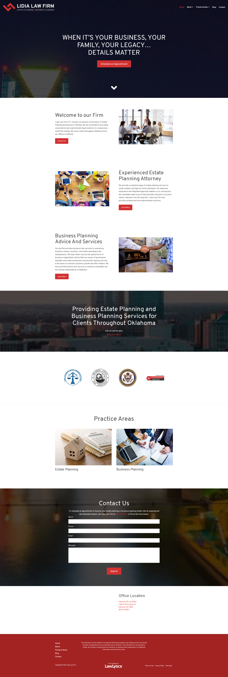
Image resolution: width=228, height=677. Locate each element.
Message (72, 545)
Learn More (125, 207)
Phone (71, 526)
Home (181, 7)
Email (71, 536)
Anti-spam (169, 666)
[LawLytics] (114, 666)
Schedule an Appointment (114, 63)
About (189, 7)
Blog (214, 7)
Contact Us (62, 141)
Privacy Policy (159, 666)
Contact (222, 7)
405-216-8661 (114, 334)
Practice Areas (202, 7)
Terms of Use (149, 666)
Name (71, 517)
